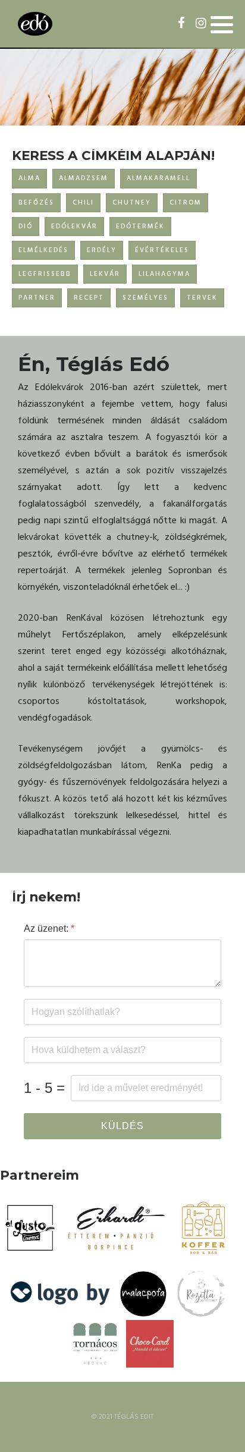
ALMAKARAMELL (158, 178)
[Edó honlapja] (35, 24)
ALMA (29, 178)
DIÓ (25, 226)
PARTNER (36, 298)
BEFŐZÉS (36, 202)
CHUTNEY (131, 202)
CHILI (83, 202)
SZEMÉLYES (145, 298)
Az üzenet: (49, 928)
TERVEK (202, 298)
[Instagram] (201, 24)
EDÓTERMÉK (140, 226)
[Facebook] (181, 24)
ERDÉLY (102, 250)
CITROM (185, 202)
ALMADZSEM (83, 178)
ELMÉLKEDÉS (43, 250)
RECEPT (89, 298)
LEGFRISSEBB (44, 274)
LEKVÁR (105, 274)
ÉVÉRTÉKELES (162, 250)
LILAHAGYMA (164, 274)
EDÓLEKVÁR (74, 226)
